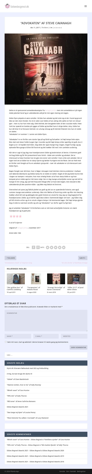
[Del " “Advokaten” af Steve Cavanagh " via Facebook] (33, 247)
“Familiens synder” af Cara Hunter (57, 439)
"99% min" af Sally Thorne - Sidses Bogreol (23, 445)
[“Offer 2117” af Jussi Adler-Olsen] (76, 278)
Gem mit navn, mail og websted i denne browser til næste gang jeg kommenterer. (38, 342)
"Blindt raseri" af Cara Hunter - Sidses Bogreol (24, 439)
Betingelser (81, 471)
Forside (62, 471)
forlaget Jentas (22, 228)
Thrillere (45, 27)
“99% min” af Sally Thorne (17, 396)
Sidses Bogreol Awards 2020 (53, 450)
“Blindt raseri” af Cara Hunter (18, 390)
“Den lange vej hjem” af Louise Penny (21, 412)
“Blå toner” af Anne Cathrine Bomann (21, 401)
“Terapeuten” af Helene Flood (33, 288)
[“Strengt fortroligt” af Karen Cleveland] (56, 278)
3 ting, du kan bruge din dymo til (19, 374)
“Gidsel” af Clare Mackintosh (18, 379)
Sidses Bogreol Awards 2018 (53, 462)
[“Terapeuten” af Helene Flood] (36, 278)
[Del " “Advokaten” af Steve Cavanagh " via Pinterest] (38, 247)
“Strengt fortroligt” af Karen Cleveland (56, 288)
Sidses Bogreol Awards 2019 (53, 456)
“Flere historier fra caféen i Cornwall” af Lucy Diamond (27, 418)
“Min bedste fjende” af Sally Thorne (54, 445)
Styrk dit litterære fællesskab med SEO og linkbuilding (27, 368)
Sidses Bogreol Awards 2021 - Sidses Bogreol (24, 450)
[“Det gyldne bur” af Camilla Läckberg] (16, 278)
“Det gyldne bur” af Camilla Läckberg (15, 288)
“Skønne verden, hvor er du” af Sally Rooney (24, 385)
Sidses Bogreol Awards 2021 (17, 407)
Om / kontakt (71, 471)
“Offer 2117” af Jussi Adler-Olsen (75, 288)
